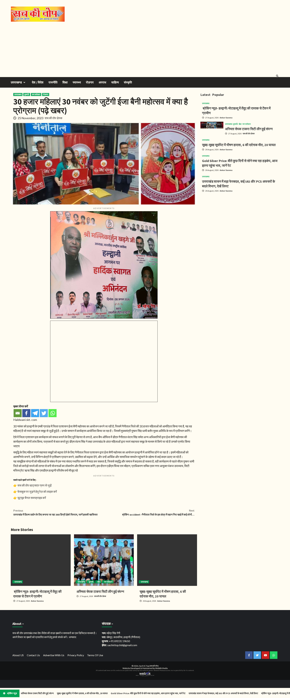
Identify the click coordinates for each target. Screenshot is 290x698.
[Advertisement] (145, 46)
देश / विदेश (37, 82)
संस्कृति (128, 82)
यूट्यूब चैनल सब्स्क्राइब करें (31, 498)
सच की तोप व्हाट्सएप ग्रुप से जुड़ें (34, 485)
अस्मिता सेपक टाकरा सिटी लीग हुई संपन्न (100, 591)
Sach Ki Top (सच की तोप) (149, 666)
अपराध (102, 82)
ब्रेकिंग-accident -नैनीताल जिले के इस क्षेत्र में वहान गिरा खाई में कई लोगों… (158, 512)
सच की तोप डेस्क (53, 118)
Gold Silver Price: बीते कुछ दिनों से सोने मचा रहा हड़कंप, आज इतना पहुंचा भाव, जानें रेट (128, 693)
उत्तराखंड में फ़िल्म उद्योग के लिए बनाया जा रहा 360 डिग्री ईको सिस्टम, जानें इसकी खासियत (55, 512)
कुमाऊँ (26, 94)
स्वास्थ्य (77, 82)
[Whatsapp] (53, 413)
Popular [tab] (218, 94)
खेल (98, 581)
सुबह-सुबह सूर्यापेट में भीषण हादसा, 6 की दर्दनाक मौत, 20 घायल (239, 145)
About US (18, 655)
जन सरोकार (36, 94)
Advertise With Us (53, 655)
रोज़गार (90, 82)
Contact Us (33, 655)
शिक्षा (65, 82)
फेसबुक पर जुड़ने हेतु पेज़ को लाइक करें (37, 491)
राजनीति (53, 82)
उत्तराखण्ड (16, 82)
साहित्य (115, 82)
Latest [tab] (205, 94)
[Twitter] (44, 413)
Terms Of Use (95, 655)
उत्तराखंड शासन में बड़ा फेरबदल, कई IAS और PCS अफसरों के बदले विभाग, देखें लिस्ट (204, 693)
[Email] (18, 413)
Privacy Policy (75, 655)
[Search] (277, 76)
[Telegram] (35, 413)
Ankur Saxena (37, 601)
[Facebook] (26, 413)
